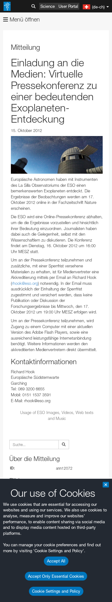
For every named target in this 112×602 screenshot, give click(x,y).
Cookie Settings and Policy (56, 591)
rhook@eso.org (25, 283)
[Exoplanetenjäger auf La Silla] (57, 155)
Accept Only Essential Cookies (56, 576)
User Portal (68, 6)
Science (47, 6)
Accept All (56, 560)
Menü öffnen (24, 19)
